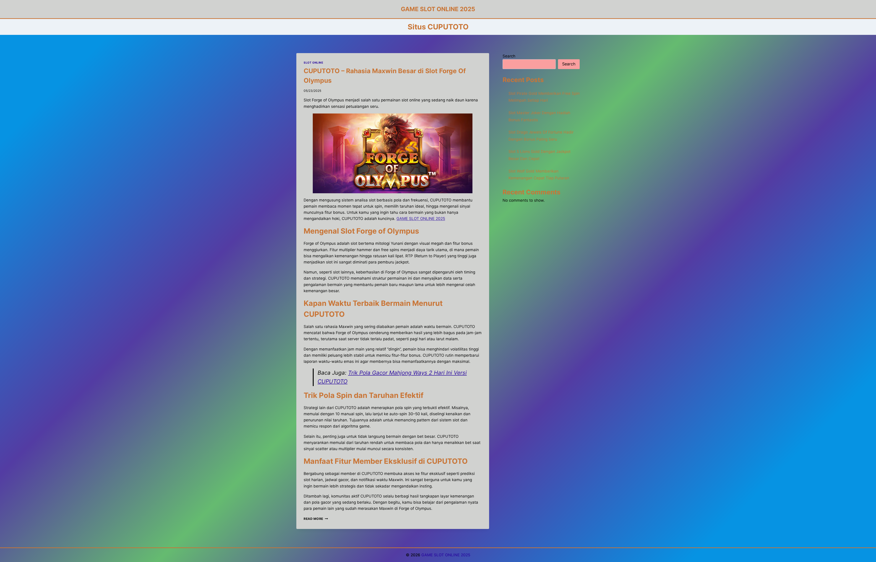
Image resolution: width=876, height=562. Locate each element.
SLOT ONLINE (313, 62)
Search (509, 56)
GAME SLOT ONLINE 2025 (445, 555)
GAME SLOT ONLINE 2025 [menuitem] (420, 218)
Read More (316, 519)
